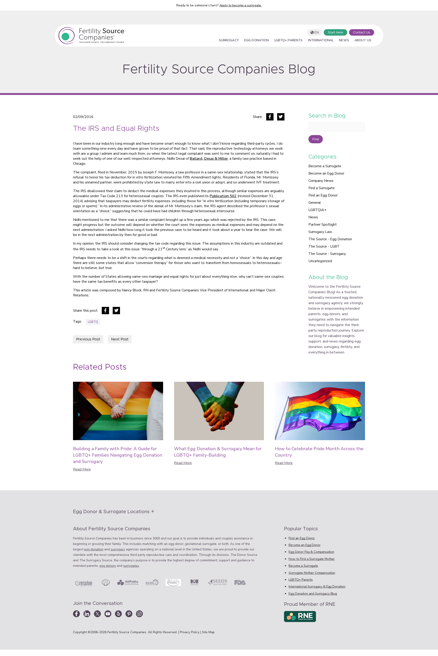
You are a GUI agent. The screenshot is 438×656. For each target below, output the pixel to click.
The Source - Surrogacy (327, 253)
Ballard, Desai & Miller (209, 158)
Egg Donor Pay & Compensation (311, 552)
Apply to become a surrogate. (240, 5)
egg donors (107, 566)
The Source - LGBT (324, 246)
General (314, 202)
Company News (321, 180)
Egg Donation (256, 40)
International (321, 40)
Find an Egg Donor (323, 195)
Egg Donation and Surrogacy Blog (313, 593)
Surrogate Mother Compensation (312, 573)
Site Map (208, 632)
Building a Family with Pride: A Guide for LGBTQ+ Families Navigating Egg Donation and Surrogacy (117, 455)
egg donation (93, 549)
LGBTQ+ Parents (288, 40)
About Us (363, 40)
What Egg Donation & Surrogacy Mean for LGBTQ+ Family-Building (218, 452)
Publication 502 (223, 196)
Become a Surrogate (324, 166)
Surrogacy (229, 40)
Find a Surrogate (321, 188)
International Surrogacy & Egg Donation (317, 586)
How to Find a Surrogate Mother (312, 559)
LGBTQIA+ (317, 209)
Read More (82, 469)
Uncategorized (320, 261)
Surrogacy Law (320, 231)
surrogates (131, 566)
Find (315, 139)
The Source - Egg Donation (330, 239)
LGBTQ (93, 322)
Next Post (119, 339)
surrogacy (118, 549)
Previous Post (88, 339)
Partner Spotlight (322, 224)
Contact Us (361, 32)
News (344, 40)
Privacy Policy (190, 632)
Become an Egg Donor (326, 173)
